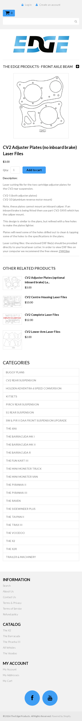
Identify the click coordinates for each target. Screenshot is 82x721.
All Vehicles (9, 647)
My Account (10, 669)
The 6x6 (11, 428)
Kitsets (11, 396)
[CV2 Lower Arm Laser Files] (12, 339)
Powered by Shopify (61, 716)
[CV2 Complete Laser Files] (12, 319)
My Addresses (11, 675)
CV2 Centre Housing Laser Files (46, 297)
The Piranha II (16, 484)
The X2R (11, 548)
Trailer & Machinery (21, 557)
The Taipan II (15, 516)
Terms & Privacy (12, 602)
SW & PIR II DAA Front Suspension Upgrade (36, 420)
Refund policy (10, 614)
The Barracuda (11, 636)
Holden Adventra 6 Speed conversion (33, 388)
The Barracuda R (18, 452)
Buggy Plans (15, 372)
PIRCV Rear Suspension (22, 404)
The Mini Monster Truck (24, 468)
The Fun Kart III (17, 460)
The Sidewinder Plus (20, 508)
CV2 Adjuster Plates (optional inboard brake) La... (45, 280)
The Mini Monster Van (22, 476)
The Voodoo (15, 532)
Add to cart (34, 170)
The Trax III (14, 524)
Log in (28, 4)
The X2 (10, 540)
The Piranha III (16, 492)
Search (7, 585)
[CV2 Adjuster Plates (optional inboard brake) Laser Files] (12, 283)
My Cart (7, 680)
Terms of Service (12, 608)
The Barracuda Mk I (20, 436)
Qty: (6, 170)
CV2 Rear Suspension (21, 380)
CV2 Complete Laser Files (42, 314)
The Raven (13, 500)
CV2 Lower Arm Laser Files (42, 331)
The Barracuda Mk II (21, 444)
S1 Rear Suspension (20, 412)
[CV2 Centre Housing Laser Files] (12, 302)
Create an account (49, 4)
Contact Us (9, 597)
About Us (8, 591)
